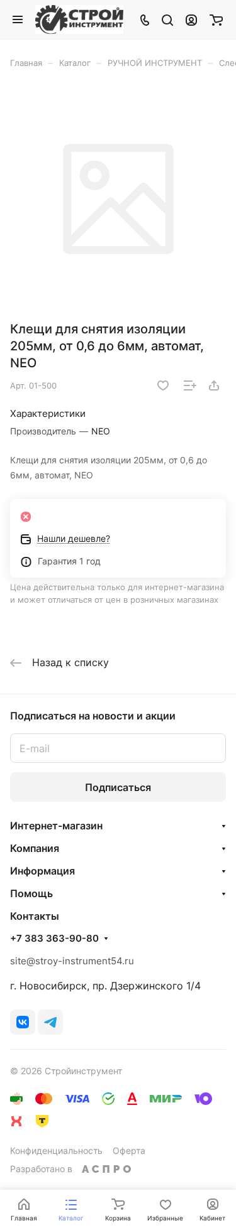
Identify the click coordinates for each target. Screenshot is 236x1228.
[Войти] (191, 19)
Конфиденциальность (56, 1150)
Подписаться (118, 787)
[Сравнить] (190, 385)
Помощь (31, 893)
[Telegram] (50, 1022)
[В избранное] (163, 385)
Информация (42, 870)
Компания (34, 848)
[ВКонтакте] (22, 1022)
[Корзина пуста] (216, 19)
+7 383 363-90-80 (54, 938)
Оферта (129, 1150)
